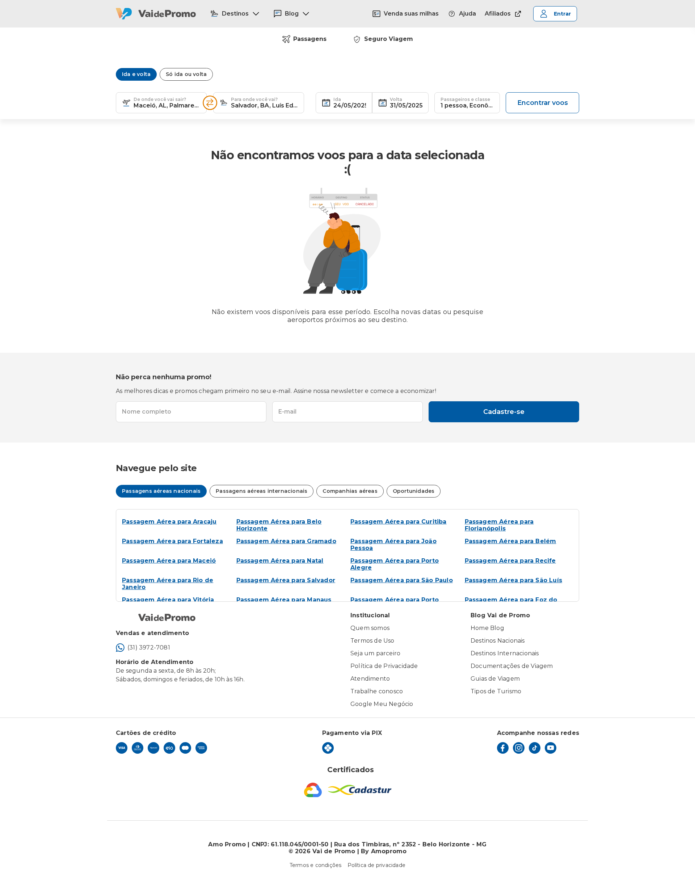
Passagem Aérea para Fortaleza (172, 541)
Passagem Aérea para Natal (280, 560)
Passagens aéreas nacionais (161, 491)
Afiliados (498, 13)
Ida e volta (136, 74)
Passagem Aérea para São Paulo (401, 580)
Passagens (310, 38)
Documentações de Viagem (512, 666)
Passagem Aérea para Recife (510, 560)
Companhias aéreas (350, 491)
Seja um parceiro (375, 653)
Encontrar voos (542, 103)
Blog (292, 13)
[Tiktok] (534, 748)
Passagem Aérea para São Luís (514, 580)
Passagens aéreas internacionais (261, 491)
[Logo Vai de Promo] (156, 14)
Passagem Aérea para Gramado (286, 541)
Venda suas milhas (411, 13)
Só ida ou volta (186, 74)
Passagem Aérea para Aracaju (169, 521)
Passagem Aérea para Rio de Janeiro (167, 584)
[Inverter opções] (210, 102)
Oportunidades (414, 491)
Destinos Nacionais (498, 640)
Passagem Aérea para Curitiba (398, 521)
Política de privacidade (377, 865)
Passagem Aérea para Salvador (286, 580)
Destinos (235, 13)
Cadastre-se (504, 412)
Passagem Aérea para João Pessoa (393, 544)
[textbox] (161, 102)
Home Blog (487, 628)
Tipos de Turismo (496, 691)
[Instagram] (518, 748)
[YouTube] (550, 748)
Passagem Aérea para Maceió (169, 560)
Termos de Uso (372, 640)
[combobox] (167, 103)
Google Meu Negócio (381, 704)
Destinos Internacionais (505, 653)
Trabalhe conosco (376, 691)
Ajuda (467, 13)
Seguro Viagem (388, 38)
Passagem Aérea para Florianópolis (499, 525)
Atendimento (370, 678)
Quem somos (369, 628)
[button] (126, 102)
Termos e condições (316, 865)
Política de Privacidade (384, 666)
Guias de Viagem (495, 678)
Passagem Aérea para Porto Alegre (394, 564)
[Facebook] (502, 748)
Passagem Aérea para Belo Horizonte (279, 525)
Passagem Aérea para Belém (510, 541)
